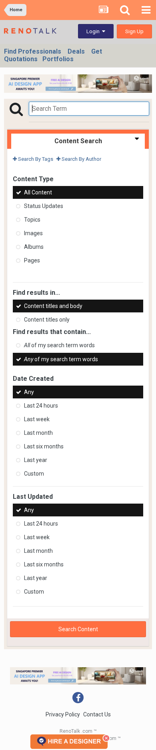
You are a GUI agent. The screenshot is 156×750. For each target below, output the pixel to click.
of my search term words (59, 345)
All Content (38, 192)
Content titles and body (53, 306)
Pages (32, 260)
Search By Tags (35, 159)
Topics (32, 219)
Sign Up (134, 31)
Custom (34, 473)
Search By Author (80, 159)
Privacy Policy (63, 714)
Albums (34, 247)
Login (94, 31)
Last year (35, 460)
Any (29, 392)
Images (33, 233)
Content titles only (47, 319)
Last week (37, 419)
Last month (38, 433)
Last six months (44, 446)
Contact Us (97, 714)
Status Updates (43, 206)
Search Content (78, 629)
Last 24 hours (41, 405)
